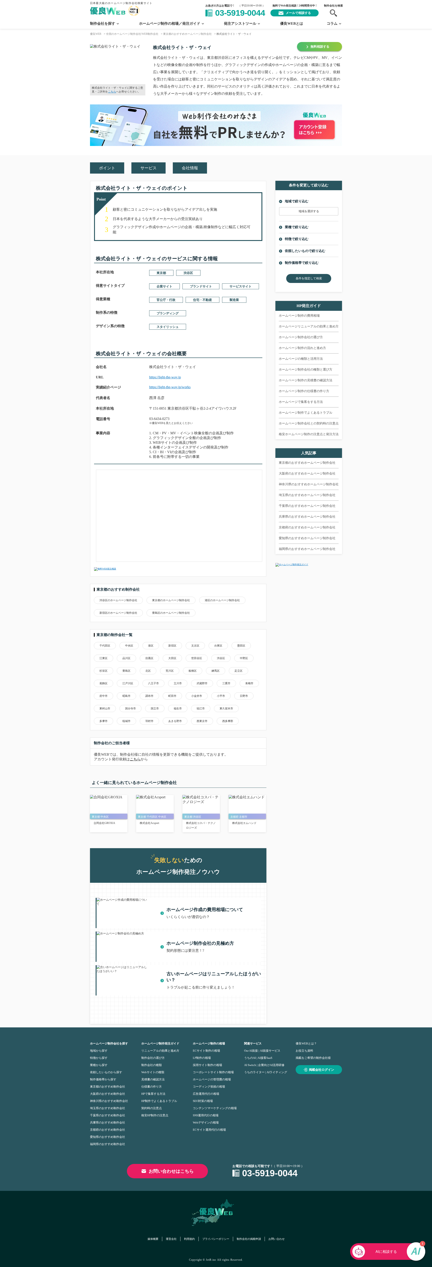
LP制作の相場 (202, 1058)
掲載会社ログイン (321, 1069)
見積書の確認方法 (153, 1079)
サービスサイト (241, 286)
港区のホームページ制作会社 (222, 600)
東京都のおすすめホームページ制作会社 (307, 462)
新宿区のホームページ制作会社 (118, 612)
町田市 (172, 696)
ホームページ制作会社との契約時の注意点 (309, 423)
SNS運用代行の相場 (205, 1115)
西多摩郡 (227, 721)
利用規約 (189, 1239)
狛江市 (201, 708)
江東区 (103, 658)
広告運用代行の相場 (206, 1093)
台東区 (218, 645)
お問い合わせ (276, 1239)
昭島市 (126, 696)
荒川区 (170, 670)
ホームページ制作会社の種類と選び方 (305, 369)
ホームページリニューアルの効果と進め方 (309, 326)
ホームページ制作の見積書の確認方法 (305, 380)
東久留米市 (226, 708)
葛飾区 (103, 683)
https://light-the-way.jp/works (170, 387)
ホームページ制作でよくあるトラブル (305, 412)
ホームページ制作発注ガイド (160, 1043)
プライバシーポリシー (215, 1239)
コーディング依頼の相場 (209, 1086)
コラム (332, 23)
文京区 (195, 645)
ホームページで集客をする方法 (301, 402)
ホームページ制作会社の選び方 (301, 337)
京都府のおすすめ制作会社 (107, 1129)
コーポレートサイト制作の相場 (213, 1072)
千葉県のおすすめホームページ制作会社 (307, 506)
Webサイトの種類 (152, 1072)
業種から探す (99, 1065)
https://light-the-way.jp (165, 377)
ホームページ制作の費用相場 (299, 315)
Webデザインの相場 (206, 1122)
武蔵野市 (202, 683)
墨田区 (241, 645)
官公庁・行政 (166, 300)
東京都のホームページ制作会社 (171, 600)
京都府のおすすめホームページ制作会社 (307, 527)
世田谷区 (196, 658)
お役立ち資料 (304, 1050)
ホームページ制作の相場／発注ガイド (169, 23)
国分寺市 (130, 708)
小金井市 (196, 696)
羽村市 (149, 721)
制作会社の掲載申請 (249, 1239)
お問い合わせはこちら (171, 1171)
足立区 (238, 670)
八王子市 (153, 683)
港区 (150, 645)
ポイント (107, 168)
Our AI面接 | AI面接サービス (262, 1050)
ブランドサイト (201, 286)
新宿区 (172, 645)
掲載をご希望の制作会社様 (313, 1058)
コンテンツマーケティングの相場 (215, 1108)
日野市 (244, 696)
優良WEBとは (291, 23)
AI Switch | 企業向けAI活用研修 (264, 1065)
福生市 (178, 708)
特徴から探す (99, 1058)
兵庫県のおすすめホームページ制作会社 (307, 516)
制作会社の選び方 (153, 1058)
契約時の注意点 (151, 1108)
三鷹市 (226, 683)
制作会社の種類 (151, 1065)
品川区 (126, 658)
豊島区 (126, 670)
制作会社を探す (102, 23)
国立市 (155, 708)
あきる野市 (175, 721)
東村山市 (104, 708)
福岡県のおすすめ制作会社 (107, 1144)
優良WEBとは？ (306, 1043)
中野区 (244, 658)
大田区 (172, 658)
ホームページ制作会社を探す (109, 1043)
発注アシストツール (240, 23)
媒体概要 (153, 1239)
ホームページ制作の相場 (209, 1043)
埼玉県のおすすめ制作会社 (107, 1108)
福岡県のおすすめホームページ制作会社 (307, 549)
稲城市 (126, 721)
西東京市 (202, 721)
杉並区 (103, 670)
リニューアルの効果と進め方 (160, 1050)
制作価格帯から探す (103, 1079)
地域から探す (99, 1050)
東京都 (161, 273)
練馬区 (216, 670)
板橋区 (193, 670)
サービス (148, 168)
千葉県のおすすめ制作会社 (107, 1115)
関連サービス (253, 1043)
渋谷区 (188, 273)
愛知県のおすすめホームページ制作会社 (307, 538)
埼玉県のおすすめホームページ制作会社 (307, 495)
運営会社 (171, 1239)
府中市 (103, 696)
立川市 (178, 683)
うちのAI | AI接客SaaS (258, 1058)
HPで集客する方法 (153, 1093)
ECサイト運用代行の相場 (209, 1129)
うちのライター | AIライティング (265, 1072)
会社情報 (190, 168)
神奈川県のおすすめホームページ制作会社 (309, 484)
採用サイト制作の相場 (207, 1065)
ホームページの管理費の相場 (212, 1079)
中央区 (129, 645)
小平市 (221, 696)
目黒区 (149, 658)
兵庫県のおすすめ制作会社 (107, 1122)
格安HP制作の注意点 (154, 1115)
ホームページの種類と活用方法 (301, 358)
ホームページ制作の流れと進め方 (302, 348)
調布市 (149, 696)
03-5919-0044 (240, 12)
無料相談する (319, 46)
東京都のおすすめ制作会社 (107, 1086)
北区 (148, 670)
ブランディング (168, 313)
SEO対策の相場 (203, 1101)
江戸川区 (127, 683)
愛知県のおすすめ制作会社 (107, 1137)
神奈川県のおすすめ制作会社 (109, 1101)
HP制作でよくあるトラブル (159, 1101)
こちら (112, 91)
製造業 (234, 300)
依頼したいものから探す (106, 1072)
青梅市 (249, 683)
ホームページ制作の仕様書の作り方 (304, 391)
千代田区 (104, 645)
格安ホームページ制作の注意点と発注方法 (309, 434)
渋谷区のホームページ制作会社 (118, 600)
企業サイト (164, 286)
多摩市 (103, 721)
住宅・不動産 (202, 300)
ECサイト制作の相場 (206, 1050)
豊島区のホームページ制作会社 (171, 612)
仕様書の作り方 (151, 1086)
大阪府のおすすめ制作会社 (107, 1093)
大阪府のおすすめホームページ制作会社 (307, 473)
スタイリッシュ (168, 327)
